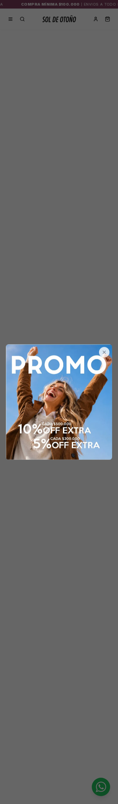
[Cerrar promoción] (104, 352)
